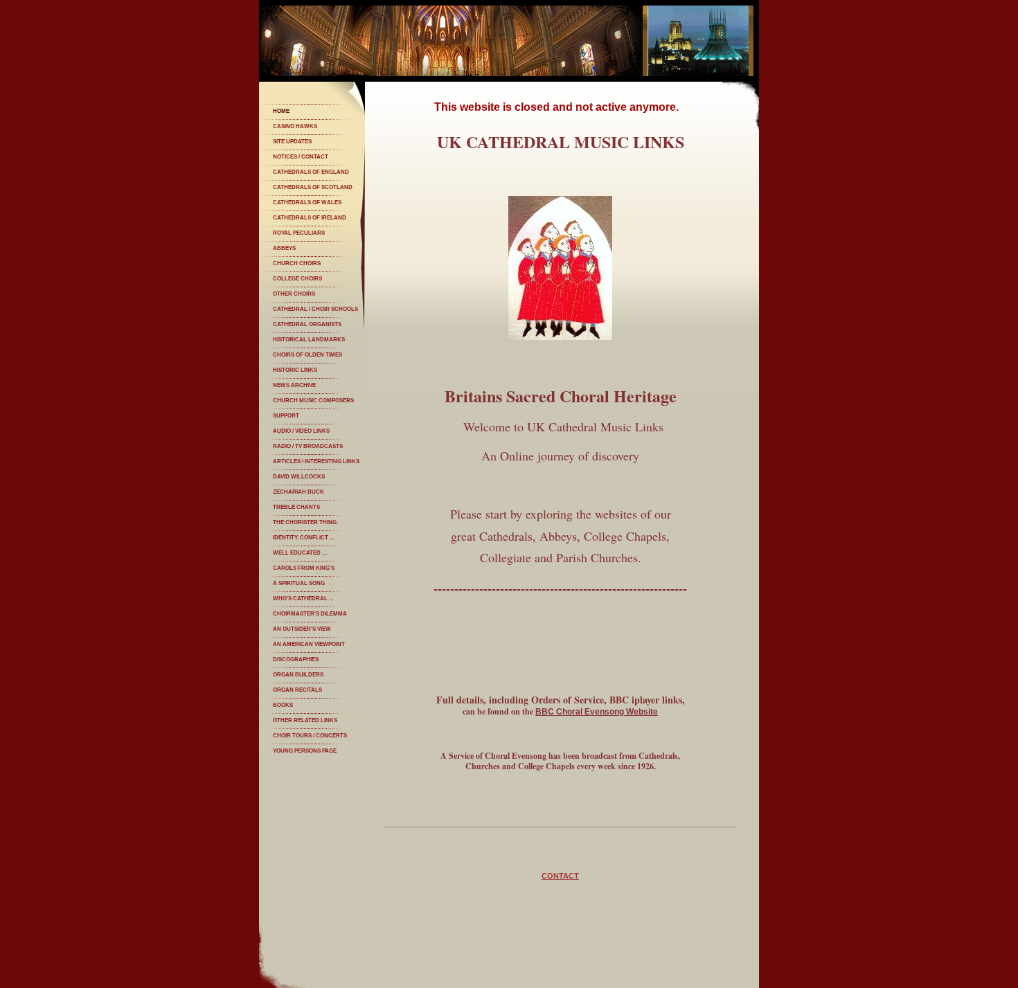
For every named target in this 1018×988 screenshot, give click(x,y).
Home (281, 111)
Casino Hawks (295, 126)
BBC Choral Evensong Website (596, 712)
